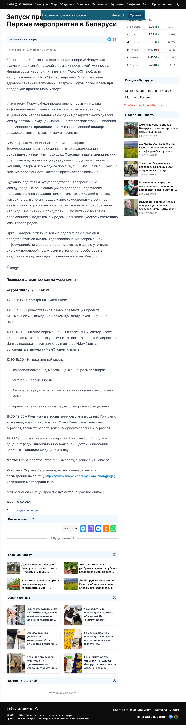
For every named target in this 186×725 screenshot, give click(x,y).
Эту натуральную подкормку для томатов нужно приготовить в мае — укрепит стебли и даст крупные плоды (40, 588)
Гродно (152, 90)
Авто (146, 4)
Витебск (165, 90)
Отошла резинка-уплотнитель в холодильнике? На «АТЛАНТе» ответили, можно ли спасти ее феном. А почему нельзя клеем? (42, 643)
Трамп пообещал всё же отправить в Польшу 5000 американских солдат (156, 167)
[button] (110, 39)
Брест (140, 90)
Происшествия (162, 4)
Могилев (131, 97)
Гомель (145, 97)
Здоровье (117, 4)
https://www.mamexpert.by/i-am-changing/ (79, 476)
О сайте (174, 709)
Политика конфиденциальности (132, 709)
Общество (67, 4)
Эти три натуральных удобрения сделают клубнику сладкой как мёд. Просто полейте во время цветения (98, 572)
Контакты (161, 709)
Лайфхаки (133, 4)
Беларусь (41, 4)
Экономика (100, 4)
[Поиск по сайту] (177, 4)
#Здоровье (23, 501)
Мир (54, 4)
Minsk (129, 90)
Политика (82, 4)
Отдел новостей (27, 510)
